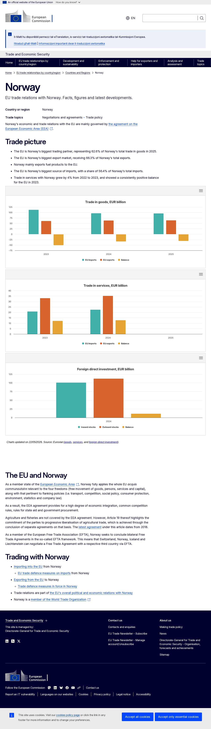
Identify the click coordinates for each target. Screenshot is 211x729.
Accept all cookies (137, 716)
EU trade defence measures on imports (44, 573)
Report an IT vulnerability (20, 694)
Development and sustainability (73, 62)
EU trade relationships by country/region (33, 62)
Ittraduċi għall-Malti (25, 43)
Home (9, 62)
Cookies (83, 694)
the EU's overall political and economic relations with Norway (91, 593)
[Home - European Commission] (32, 16)
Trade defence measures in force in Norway (47, 586)
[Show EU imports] (89, 260)
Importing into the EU (28, 566)
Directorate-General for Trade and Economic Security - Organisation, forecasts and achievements (180, 644)
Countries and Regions (77, 72)
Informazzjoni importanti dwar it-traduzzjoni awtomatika (72, 43)
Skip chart (59, 191)
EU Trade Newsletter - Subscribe (127, 633)
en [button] (133, 18)
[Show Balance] (123, 260)
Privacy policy (102, 694)
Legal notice (123, 694)
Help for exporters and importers (144, 62)
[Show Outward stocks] (109, 427)
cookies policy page (68, 715)
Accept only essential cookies (178, 716)
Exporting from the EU (29, 579)
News (163, 633)
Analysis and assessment (175, 62)
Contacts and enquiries (121, 627)
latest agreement (90, 527)
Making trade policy (171, 627)
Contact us (92, 687)
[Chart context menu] (201, 190)
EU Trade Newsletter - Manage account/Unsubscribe (126, 642)
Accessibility (143, 694)
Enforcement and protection (108, 62)
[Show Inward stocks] (87, 427)
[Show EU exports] (107, 260)
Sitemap (164, 654)
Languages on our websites (56, 694)
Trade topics (200, 62)
